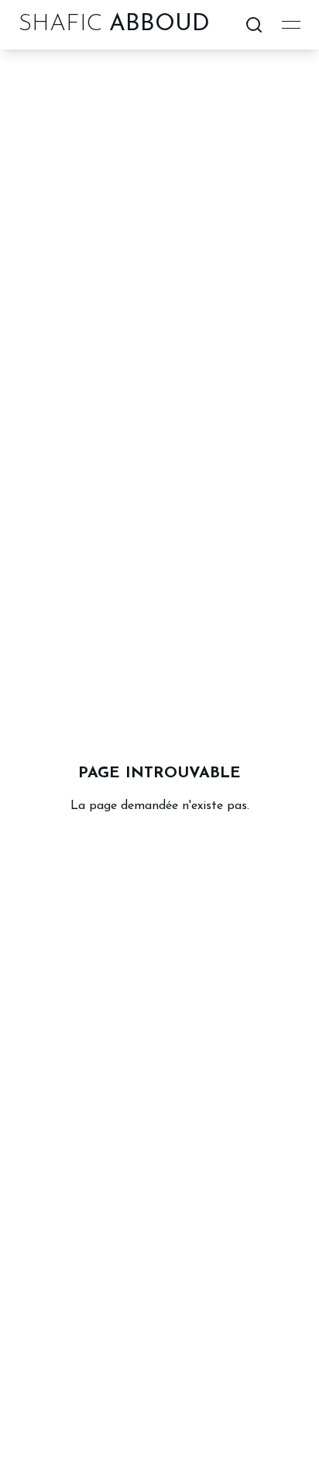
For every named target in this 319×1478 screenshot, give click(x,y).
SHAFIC (114, 24)
